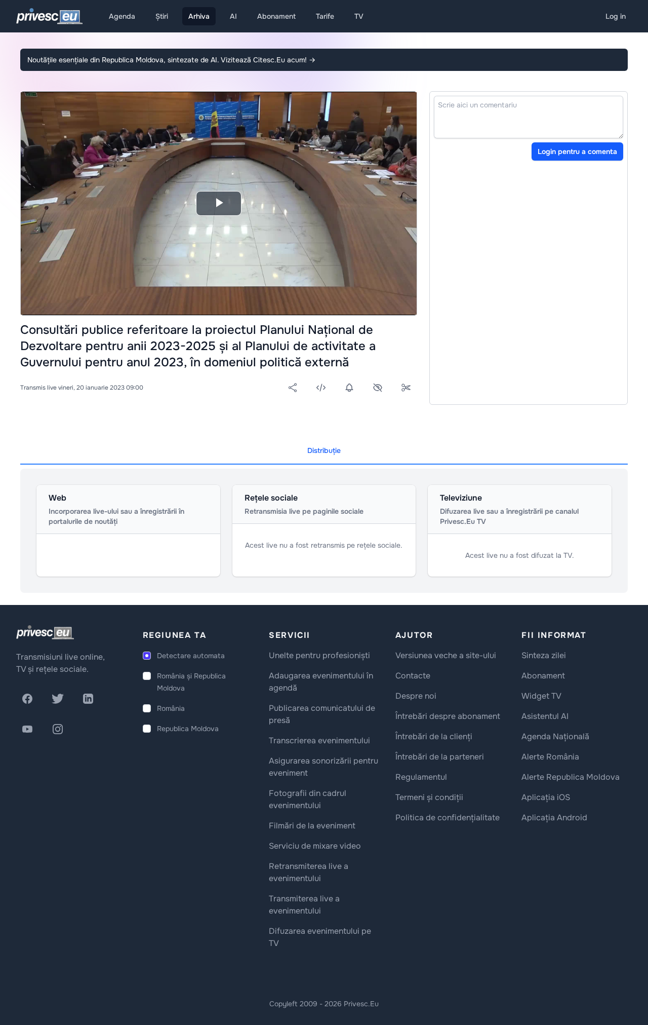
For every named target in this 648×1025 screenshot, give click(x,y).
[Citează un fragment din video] (406, 387)
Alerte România (550, 756)
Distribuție (324, 450)
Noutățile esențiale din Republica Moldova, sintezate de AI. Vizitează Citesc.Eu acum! (171, 59)
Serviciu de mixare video (315, 846)
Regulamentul (421, 777)
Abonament (276, 16)
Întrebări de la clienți (433, 736)
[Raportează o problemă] (378, 387)
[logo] (45, 632)
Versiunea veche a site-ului (445, 655)
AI (233, 16)
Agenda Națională (555, 736)
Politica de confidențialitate (447, 817)
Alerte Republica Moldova (570, 777)
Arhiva (199, 16)
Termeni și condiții (429, 797)
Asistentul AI (545, 716)
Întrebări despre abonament (447, 716)
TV (358, 16)
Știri (161, 16)
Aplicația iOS (545, 797)
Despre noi (415, 696)
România (171, 708)
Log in (615, 16)
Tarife (325, 16)
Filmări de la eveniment (312, 825)
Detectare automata (191, 655)
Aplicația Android (554, 817)
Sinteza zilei (543, 655)
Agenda (122, 16)
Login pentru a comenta (577, 151)
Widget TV (541, 696)
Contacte (412, 675)
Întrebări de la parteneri (439, 756)
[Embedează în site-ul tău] (321, 387)
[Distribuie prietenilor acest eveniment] (292, 387)
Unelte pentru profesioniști (319, 655)
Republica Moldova (188, 728)
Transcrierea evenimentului (319, 740)
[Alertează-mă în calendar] (349, 387)
